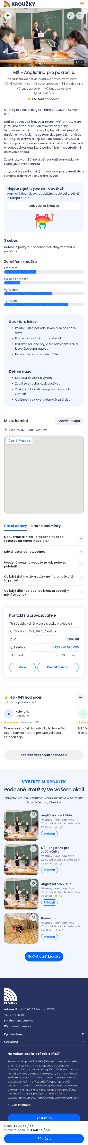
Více (22, 667)
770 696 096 (17, 1015)
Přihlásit (49, 834)
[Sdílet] (71, 16)
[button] (44, 1034)
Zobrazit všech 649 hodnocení (44, 755)
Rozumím (44, 1118)
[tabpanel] (44, 567)
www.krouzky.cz (21, 1026)
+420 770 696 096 (65, 647)
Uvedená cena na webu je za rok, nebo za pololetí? (35, 564)
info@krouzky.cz (67, 655)
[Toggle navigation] (80, 4)
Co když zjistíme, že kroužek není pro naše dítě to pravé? (39, 578)
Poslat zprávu (58, 667)
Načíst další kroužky (44, 956)
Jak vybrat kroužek (44, 205)
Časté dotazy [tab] (15, 525)
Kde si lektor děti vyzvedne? (24, 552)
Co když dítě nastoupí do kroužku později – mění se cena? (36, 593)
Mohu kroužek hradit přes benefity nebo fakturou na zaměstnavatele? (34, 539)
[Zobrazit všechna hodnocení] (80, 697)
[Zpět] (8, 16)
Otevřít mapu (69, 420)
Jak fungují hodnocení (20, 702)
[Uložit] (80, 16)
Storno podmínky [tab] (46, 525)
